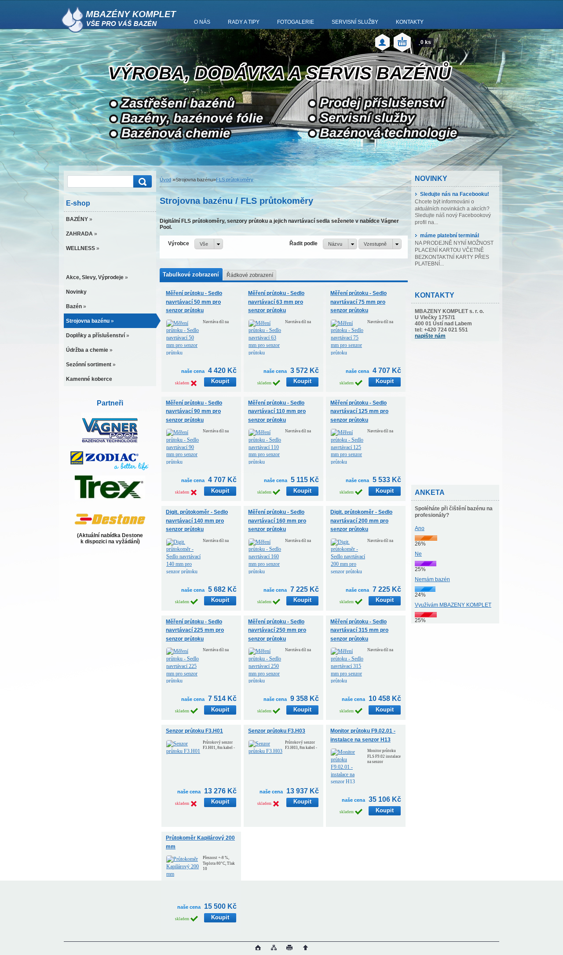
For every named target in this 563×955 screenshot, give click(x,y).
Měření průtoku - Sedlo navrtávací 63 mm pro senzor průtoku (276, 301)
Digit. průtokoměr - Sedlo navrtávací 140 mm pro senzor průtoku (197, 520)
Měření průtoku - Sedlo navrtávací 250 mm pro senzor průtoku (277, 630)
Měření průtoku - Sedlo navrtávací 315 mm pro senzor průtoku (359, 630)
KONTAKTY (410, 22)
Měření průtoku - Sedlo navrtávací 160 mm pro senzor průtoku (277, 520)
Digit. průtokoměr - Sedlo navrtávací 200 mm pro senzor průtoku (361, 520)
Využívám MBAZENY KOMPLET (453, 605)
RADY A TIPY (244, 22)
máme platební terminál (449, 235)
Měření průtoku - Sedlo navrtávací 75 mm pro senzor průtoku (358, 301)
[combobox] (340, 244)
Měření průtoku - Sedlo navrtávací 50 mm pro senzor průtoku (194, 301)
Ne (418, 554)
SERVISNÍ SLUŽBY (355, 22)
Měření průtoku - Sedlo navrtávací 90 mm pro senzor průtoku (194, 411)
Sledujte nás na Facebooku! (454, 194)
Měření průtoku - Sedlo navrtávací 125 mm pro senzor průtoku (359, 411)
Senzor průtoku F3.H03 (276, 731)
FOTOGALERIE (295, 22)
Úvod (165, 179)
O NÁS (202, 22)
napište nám (430, 336)
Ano (419, 528)
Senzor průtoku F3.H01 (194, 731)
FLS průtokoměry (234, 179)
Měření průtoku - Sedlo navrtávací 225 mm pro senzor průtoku (195, 630)
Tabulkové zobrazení (191, 274)
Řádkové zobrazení (250, 275)
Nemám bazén (432, 579)
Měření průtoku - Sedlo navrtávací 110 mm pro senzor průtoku (277, 411)
